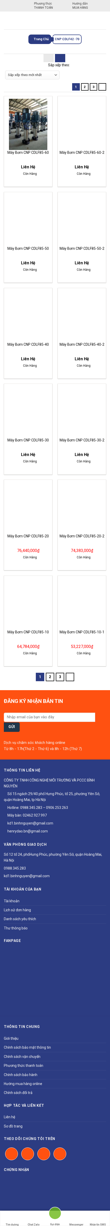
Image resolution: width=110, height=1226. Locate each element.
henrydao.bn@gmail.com (27, 831)
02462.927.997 (35, 815)
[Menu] (7, 20)
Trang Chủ (41, 39)
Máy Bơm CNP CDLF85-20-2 (82, 536)
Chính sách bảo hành (20, 1075)
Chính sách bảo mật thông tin (27, 1047)
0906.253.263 (57, 808)
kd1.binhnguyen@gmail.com (30, 823)
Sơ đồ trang (13, 1126)
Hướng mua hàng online (23, 1084)
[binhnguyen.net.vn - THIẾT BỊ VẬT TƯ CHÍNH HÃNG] (55, 20)
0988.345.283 (31, 808)
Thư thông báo (16, 928)
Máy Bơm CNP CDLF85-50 (28, 248)
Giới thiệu (11, 1038)
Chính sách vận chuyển (22, 1057)
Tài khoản (11, 901)
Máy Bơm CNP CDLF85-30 (28, 440)
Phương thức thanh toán (23, 1066)
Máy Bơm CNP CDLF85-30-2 (82, 440)
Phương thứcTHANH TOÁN (43, 5)
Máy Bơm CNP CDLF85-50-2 (82, 248)
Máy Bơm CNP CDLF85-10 (28, 632)
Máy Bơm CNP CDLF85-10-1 (82, 632)
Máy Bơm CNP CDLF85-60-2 (82, 152)
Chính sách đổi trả (18, 1093)
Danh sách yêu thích (20, 919)
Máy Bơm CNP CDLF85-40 (28, 344)
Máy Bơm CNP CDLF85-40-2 (82, 344)
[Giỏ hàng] (102, 20)
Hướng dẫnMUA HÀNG (80, 5)
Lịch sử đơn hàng (17, 910)
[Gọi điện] (55, 1215)
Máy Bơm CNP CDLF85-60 (28, 152)
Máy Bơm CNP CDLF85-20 (28, 536)
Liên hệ (9, 1117)
